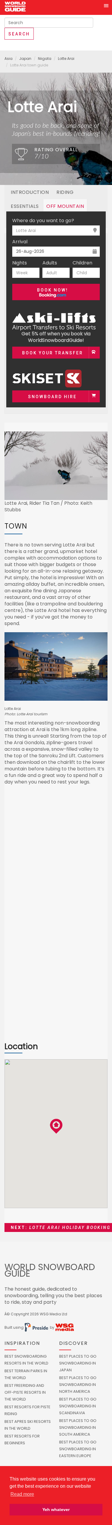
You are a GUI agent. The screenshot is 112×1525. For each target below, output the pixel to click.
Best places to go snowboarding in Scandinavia (77, 1406)
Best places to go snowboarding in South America (77, 1427)
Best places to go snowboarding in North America (77, 1384)
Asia (8, 58)
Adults (49, 263)
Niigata (44, 58)
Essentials (25, 206)
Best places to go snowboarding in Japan (77, 1363)
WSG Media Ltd (53, 1314)
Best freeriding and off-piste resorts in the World (25, 1392)
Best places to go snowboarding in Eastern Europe (77, 1449)
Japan (25, 58)
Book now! (52, 290)
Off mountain (65, 206)
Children (82, 263)
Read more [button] (22, 1494)
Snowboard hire (52, 396)
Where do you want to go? (43, 220)
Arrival (19, 242)
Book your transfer (52, 353)
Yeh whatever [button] (56, 1509)
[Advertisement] (56, 855)
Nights (19, 263)
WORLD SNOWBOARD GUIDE (49, 1270)
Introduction (30, 192)
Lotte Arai (66, 58)
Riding (64, 192)
